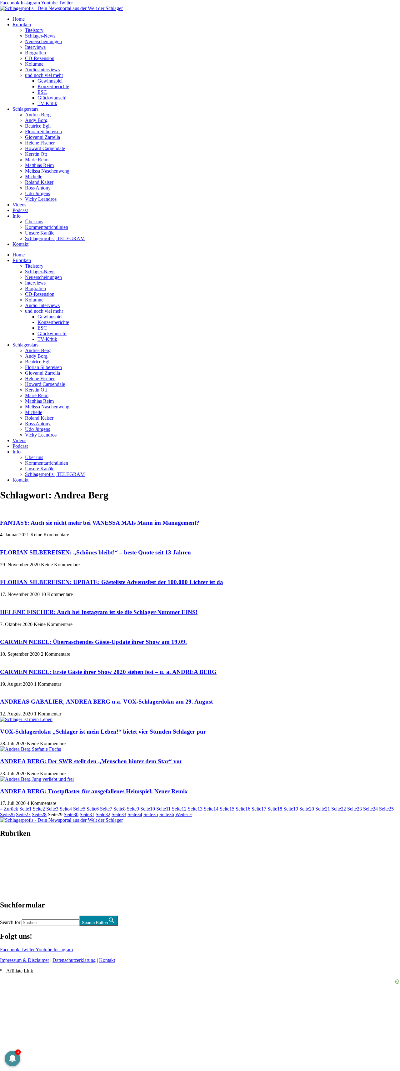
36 (166, 814)
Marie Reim (36, 159)
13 (195, 808)
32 (103, 814)
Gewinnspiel (50, 80)
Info (16, 216)
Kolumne (34, 64)
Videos (19, 204)
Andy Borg (36, 120)
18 (275, 808)
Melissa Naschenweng (47, 171)
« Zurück (9, 808)
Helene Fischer (40, 142)
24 (370, 808)
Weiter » (183, 814)
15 (227, 808)
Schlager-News (40, 35)
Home (18, 19)
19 (290, 808)
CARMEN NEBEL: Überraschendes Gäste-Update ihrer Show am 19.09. (93, 642)
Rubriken (21, 24)
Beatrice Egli (38, 126)
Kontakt (20, 244)
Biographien (12, 869)
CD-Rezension (39, 58)
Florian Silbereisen (43, 131)
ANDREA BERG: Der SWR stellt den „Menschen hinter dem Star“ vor (91, 761)
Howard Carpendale (45, 148)
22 (338, 808)
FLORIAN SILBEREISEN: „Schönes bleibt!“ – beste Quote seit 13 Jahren (95, 552)
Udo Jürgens (37, 193)
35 (150, 814)
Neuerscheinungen (43, 41)
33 (119, 814)
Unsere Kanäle (39, 232)
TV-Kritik (47, 103)
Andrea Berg (38, 114)
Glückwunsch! (52, 97)
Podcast (20, 210)
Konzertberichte (53, 86)
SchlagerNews (14, 852)
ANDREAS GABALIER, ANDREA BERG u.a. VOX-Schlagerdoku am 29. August (106, 701)
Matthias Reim (39, 165)
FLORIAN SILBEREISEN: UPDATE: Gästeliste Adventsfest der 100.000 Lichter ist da (111, 582)
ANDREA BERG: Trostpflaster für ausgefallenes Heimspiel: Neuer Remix (94, 791)
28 (39, 814)
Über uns (34, 221)
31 (87, 814)
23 (354, 808)
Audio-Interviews (42, 69)
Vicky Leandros (41, 199)
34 (135, 814)
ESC (42, 92)
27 (23, 814)
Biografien (35, 52)
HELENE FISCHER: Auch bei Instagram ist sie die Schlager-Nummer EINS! (99, 612)
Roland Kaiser (39, 182)
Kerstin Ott (36, 154)
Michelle (33, 176)
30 (71, 814)
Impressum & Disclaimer (24, 960)
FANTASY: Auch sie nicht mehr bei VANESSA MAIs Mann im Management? (99, 522)
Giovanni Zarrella (42, 137)
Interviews (35, 47)
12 (179, 808)
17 (259, 808)
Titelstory (34, 30)
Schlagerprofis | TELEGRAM (55, 238)
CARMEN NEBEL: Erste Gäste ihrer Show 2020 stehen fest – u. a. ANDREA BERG (108, 672)
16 (243, 808)
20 (306, 808)
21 (322, 808)
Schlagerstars (25, 109)
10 (147, 808)
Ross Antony (38, 187)
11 (163, 808)
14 (211, 808)
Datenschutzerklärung (74, 960)
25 (386, 808)
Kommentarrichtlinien (46, 227)
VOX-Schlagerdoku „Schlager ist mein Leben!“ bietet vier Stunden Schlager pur (103, 731)
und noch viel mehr (44, 75)
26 (7, 814)
